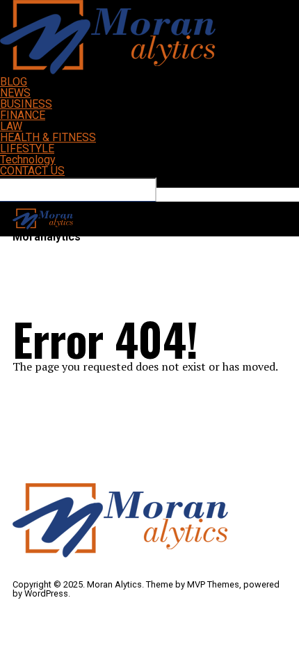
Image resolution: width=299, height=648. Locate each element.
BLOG (13, 81)
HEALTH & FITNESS (48, 137)
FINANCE (22, 115)
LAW (11, 126)
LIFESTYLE (27, 148)
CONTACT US (32, 170)
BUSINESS (26, 104)
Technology (28, 159)
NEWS (15, 92)
